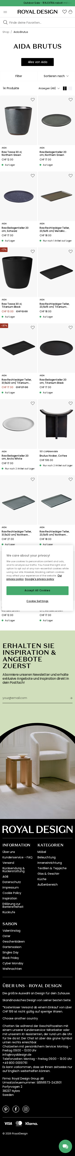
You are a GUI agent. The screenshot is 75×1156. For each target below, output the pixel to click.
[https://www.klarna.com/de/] (32, 1123)
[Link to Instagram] (25, 1109)
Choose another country (20, 1018)
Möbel (42, 851)
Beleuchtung (47, 857)
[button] (64, 12)
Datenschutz (11, 882)
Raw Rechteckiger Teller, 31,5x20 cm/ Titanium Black (17, 381)
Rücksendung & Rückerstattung (13, 870)
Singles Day (10, 952)
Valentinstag (11, 930)
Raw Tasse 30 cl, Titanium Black (12, 305)
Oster (6, 936)
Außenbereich (48, 884)
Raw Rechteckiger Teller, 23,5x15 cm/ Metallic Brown (55, 229)
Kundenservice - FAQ (17, 857)
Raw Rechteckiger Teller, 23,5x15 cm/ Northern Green (55, 533)
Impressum (10, 887)
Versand (8, 862)
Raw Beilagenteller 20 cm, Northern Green (53, 154)
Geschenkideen (13, 941)
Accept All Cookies (37, 590)
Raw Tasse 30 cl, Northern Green (12, 154)
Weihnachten (12, 968)
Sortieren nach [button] (54, 76)
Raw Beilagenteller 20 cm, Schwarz (15, 229)
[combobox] (56, 76)
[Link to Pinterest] (5, 1109)
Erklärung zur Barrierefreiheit (12, 905)
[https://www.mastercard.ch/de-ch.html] (18, 1123)
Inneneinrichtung (50, 862)
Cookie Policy (11, 892)
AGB (5, 876)
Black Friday (10, 957)
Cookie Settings (37, 601)
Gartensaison (11, 946)
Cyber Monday (12, 963)
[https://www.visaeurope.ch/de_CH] (8, 1123)
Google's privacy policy (39, 579)
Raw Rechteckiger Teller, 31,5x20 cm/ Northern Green (17, 533)
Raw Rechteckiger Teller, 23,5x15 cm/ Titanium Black (55, 305)
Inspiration (9, 898)
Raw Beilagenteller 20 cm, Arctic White (15, 457)
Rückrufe (8, 912)
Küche (42, 879)
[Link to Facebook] (15, 1109)
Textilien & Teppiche (52, 868)
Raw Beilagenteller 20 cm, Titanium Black (53, 381)
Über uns (8, 851)
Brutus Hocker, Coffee (53, 455)
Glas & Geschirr (48, 873)
